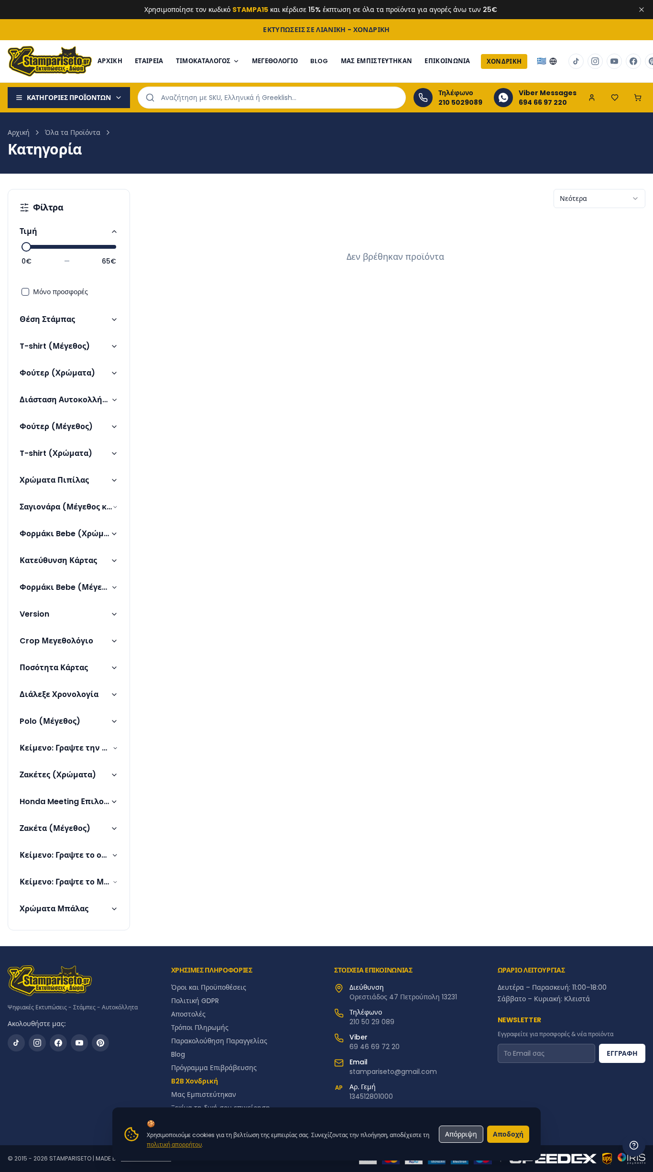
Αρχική (19, 132)
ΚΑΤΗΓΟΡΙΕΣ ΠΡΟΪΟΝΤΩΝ (69, 97)
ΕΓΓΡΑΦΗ (622, 1053)
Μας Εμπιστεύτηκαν (377, 61)
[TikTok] (16, 1042)
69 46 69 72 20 (374, 1046)
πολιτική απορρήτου (174, 1144)
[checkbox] (25, 292)
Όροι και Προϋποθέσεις (208, 987)
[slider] (26, 247)
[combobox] (599, 198)
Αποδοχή (508, 1134)
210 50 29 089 (371, 1022)
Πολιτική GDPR (195, 1001)
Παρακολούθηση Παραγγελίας (219, 1041)
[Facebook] (58, 1042)
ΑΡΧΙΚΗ (110, 61)
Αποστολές (188, 1014)
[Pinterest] (100, 1042)
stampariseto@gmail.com (393, 1071)
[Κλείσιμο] (641, 9)
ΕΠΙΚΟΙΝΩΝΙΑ (447, 61)
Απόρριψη (461, 1134)
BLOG (319, 61)
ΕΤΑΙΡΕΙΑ (149, 61)
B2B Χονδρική (194, 1081)
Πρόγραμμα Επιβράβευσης (214, 1067)
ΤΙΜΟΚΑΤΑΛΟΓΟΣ (203, 61)
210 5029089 (460, 102)
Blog (178, 1054)
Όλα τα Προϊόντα (72, 132)
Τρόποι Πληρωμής (200, 1027)
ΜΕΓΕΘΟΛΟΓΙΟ (275, 61)
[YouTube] (79, 1042)
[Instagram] (37, 1042)
